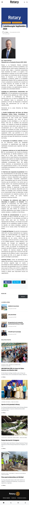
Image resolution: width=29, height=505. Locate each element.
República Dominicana (14, 364)
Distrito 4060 (4, 364)
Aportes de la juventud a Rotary (10, 404)
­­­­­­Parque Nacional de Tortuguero (10, 440)
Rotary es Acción (17, 22)
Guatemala (12, 473)
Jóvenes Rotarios (5, 401)
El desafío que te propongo (14, 331)
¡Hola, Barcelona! (12, 314)
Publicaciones (6, 22)
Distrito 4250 (4, 473)
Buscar (3, 293)
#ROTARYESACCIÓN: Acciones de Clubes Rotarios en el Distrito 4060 (12, 369)
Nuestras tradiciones (13, 437)
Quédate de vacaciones (13, 306)
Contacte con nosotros (21, 497)
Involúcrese (13, 497)
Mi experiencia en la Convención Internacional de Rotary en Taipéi (16, 323)
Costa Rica (4, 437)
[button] (2, 2)
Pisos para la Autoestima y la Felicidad (12, 477)
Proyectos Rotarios (20, 473)
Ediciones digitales (6, 497)
